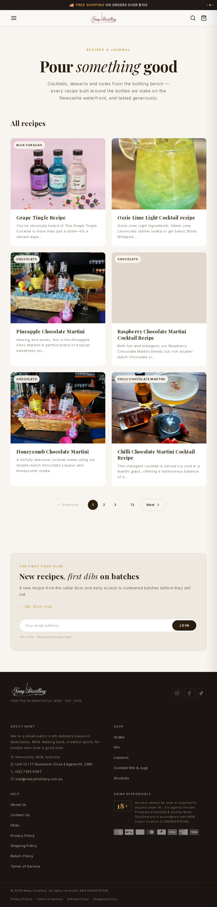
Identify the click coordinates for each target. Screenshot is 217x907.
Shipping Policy (24, 845)
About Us (18, 804)
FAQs (15, 825)
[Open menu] (14, 18)
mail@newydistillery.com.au (39, 779)
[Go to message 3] (212, 5)
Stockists (121, 778)
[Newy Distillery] (104, 18)
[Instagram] (177, 693)
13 (132, 504)
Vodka (119, 737)
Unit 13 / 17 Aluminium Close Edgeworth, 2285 (53, 764)
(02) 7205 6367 (28, 772)
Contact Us (20, 815)
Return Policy (22, 856)
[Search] (193, 18)
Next (150, 504)
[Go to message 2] (210, 5)
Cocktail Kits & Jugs (131, 768)
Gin (117, 747)
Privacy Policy (23, 835)
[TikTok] (201, 693)
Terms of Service (25, 866)
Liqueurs (121, 757)
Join (184, 625)
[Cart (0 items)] (203, 18)
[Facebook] (189, 693)
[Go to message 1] (207, 5)
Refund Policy (78, 899)
